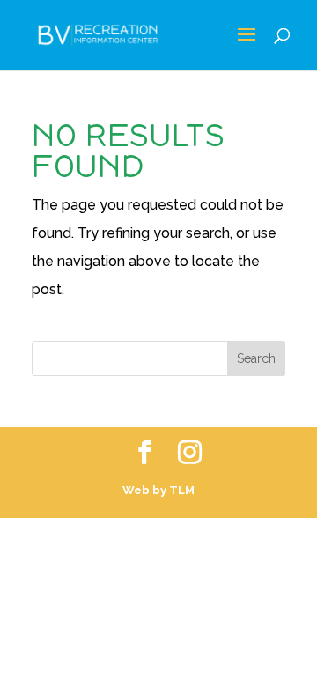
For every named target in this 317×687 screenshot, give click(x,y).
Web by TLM (158, 490)
